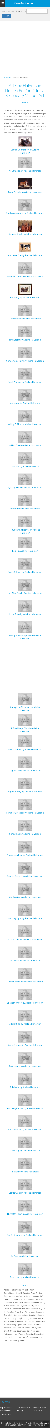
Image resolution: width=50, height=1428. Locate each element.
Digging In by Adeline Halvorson (25, 770)
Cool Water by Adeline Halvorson (25, 897)
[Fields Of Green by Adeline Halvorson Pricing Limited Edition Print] (25, 268)
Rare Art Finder (23, 3)
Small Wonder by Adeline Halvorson (25, 382)
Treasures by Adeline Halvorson (25, 960)
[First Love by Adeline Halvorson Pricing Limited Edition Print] (25, 1269)
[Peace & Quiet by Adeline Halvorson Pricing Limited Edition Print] (25, 563)
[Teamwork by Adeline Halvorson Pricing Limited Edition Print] (25, 310)
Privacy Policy (5, 1414)
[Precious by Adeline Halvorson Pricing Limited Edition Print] (25, 500)
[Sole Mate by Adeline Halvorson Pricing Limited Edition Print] (25, 1079)
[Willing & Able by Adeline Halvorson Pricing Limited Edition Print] (25, 416)
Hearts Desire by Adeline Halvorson (25, 749)
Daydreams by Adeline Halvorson (25, 1066)
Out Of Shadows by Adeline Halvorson (25, 1235)
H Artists (7, 77)
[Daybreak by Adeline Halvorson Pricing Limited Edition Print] (25, 458)
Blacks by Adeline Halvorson (25, 1171)
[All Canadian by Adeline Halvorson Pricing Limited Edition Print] (25, 162)
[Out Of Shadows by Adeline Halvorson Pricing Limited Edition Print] (25, 1226)
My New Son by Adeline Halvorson (25, 593)
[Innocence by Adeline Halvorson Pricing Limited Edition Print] (25, 394)
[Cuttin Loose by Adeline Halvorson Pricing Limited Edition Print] (25, 931)
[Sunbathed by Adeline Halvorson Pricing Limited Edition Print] (25, 825)
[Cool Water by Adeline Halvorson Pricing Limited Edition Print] (25, 889)
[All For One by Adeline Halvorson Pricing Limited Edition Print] (25, 437)
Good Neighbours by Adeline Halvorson (25, 1108)
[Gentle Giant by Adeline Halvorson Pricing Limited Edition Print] (25, 1184)
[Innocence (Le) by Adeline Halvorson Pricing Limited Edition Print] (25, 247)
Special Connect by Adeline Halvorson (25, 1002)
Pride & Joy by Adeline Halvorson (25, 614)
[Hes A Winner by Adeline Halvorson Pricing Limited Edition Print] (25, 1121)
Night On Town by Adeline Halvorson (25, 1213)
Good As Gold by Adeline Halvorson (25, 192)
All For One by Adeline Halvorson (25, 445)
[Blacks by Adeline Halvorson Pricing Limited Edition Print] (25, 1163)
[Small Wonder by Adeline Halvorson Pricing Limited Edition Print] (25, 373)
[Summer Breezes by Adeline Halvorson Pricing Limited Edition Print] (25, 804)
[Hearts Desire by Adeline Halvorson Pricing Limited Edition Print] (25, 741)
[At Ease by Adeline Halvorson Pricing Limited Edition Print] (25, 1247)
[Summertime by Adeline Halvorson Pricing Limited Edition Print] (25, 226)
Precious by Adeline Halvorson (25, 508)
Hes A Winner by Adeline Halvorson (25, 1129)
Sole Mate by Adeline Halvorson (25, 1087)
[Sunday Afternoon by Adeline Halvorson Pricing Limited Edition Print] (25, 204)
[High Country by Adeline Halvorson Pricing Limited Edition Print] (25, 783)
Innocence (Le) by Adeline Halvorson (25, 255)
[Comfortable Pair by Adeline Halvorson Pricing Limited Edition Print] (25, 352)
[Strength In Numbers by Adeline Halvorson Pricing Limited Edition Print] (25, 699)
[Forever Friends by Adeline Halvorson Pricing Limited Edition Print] (25, 867)
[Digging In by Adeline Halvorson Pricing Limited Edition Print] (25, 762)
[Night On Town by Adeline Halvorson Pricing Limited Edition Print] (25, 1205)
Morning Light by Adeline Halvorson (25, 918)
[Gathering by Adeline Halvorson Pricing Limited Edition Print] (25, 1142)
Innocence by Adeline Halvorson (25, 403)
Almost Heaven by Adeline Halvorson (25, 981)
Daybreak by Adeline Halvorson (25, 466)
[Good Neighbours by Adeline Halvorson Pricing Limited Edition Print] (25, 1100)
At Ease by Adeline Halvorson (25, 1256)
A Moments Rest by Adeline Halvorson (25, 855)
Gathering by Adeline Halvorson (25, 1150)
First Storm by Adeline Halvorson (25, 339)
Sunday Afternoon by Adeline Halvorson (25, 213)
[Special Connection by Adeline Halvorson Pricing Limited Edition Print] (25, 141)
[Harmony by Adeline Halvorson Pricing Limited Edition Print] (25, 289)
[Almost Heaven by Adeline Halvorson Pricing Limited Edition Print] (25, 973)
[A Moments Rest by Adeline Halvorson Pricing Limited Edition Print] (25, 846)
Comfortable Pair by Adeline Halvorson (25, 360)
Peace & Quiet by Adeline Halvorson (25, 572)
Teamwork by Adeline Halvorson (25, 318)
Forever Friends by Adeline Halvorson (25, 876)
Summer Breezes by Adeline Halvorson (25, 812)
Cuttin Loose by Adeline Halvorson (25, 939)
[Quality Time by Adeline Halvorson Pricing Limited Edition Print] (25, 479)
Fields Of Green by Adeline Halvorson (25, 276)
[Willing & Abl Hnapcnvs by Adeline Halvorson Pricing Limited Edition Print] (25, 627)
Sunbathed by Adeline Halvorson (25, 833)
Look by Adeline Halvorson (25, 550)
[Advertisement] (25, 51)
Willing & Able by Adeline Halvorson (25, 424)
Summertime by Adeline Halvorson (25, 234)
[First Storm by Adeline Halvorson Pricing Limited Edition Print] (25, 331)
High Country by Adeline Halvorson (25, 791)
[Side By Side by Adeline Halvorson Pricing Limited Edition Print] (25, 1015)
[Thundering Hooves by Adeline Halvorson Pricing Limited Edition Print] (25, 521)
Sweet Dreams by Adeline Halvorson (25, 1045)
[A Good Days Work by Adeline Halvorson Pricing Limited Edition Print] (25, 720)
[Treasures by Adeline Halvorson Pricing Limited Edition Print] (25, 952)
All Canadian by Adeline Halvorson (25, 170)
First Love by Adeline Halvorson (25, 1277)
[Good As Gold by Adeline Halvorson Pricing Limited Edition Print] (25, 183)
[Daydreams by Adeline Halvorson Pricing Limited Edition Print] (25, 1057)
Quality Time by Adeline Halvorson (25, 487)
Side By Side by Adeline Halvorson (25, 1023)
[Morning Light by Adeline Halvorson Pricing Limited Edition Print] (25, 910)
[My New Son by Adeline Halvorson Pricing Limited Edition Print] (25, 584)
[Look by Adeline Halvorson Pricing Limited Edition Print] (25, 542)
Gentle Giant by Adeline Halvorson (25, 1192)
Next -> (25, 102)
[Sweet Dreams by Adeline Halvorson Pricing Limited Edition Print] (25, 1036)
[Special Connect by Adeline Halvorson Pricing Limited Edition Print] (25, 994)
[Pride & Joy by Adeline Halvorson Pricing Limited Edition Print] (25, 606)
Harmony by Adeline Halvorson (25, 297)
